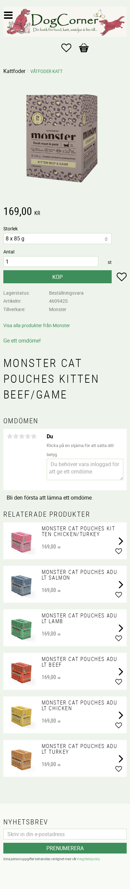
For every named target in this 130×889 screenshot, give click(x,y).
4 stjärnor (28, 436)
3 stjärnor (22, 436)
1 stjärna (10, 436)
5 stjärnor (34, 436)
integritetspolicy (88, 859)
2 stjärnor (16, 436)
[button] (69, 48)
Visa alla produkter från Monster (36, 325)
